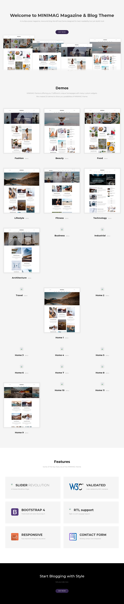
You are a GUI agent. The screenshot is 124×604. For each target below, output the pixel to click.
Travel (22, 295)
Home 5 (102, 355)
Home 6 (21, 372)
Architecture (21, 277)
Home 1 (62, 337)
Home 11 (102, 390)
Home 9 (21, 432)
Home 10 (62, 390)
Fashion (21, 158)
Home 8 (102, 372)
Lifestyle (21, 218)
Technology (102, 218)
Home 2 (102, 295)
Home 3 (21, 355)
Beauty (62, 158)
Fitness (62, 218)
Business (62, 235)
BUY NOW (62, 32)
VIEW (21, 126)
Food (102, 158)
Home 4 (62, 355)
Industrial (102, 235)
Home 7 (62, 372)
